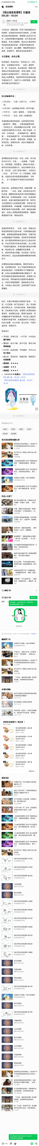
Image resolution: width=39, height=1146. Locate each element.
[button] (5, 1144)
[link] (11, 1144)
